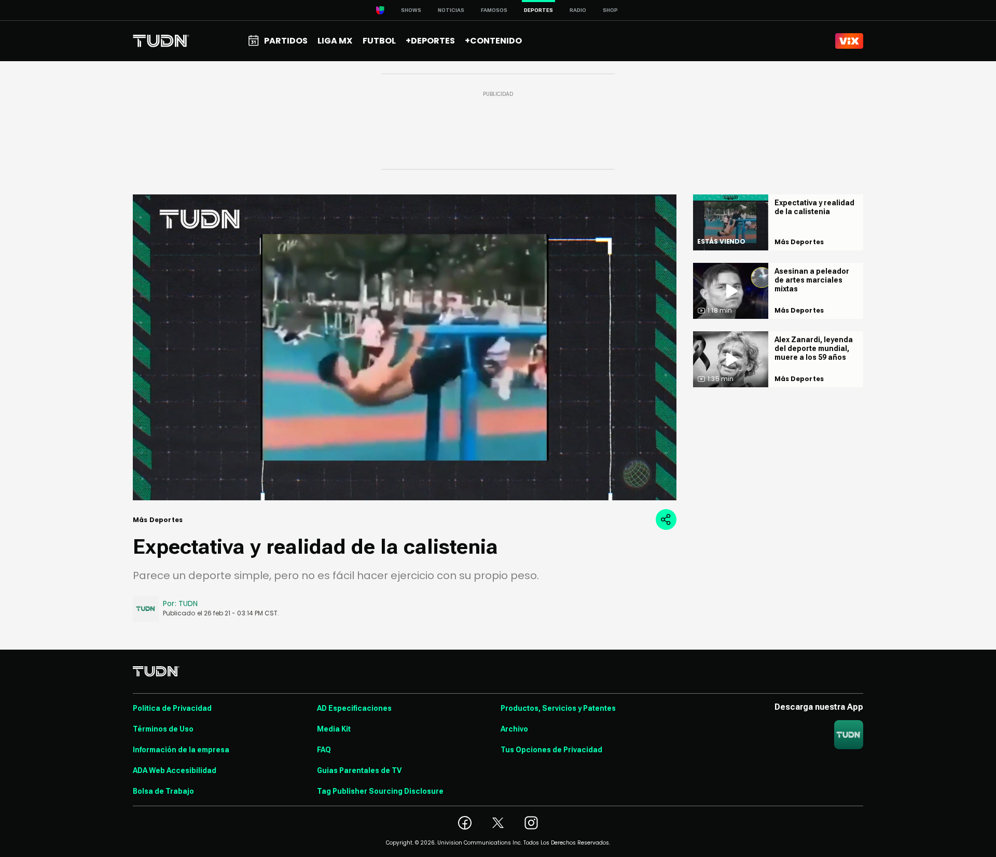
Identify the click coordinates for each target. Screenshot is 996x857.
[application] (404, 347)
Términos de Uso (163, 729)
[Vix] (849, 41)
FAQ (324, 750)
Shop (610, 10)
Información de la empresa (181, 750)
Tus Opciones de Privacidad (551, 750)
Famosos (494, 10)
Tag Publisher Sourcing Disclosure (380, 791)
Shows (411, 10)
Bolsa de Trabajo (163, 791)
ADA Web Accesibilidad (174, 770)
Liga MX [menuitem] (334, 41)
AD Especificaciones (354, 708)
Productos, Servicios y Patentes (558, 708)
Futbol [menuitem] (379, 41)
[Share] (666, 519)
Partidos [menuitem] (286, 41)
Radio (578, 10)
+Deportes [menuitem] (430, 41)
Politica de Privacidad (172, 708)
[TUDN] (161, 41)
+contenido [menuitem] (493, 41)
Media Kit (334, 729)
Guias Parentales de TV (359, 770)
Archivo (514, 729)
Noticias (451, 10)
